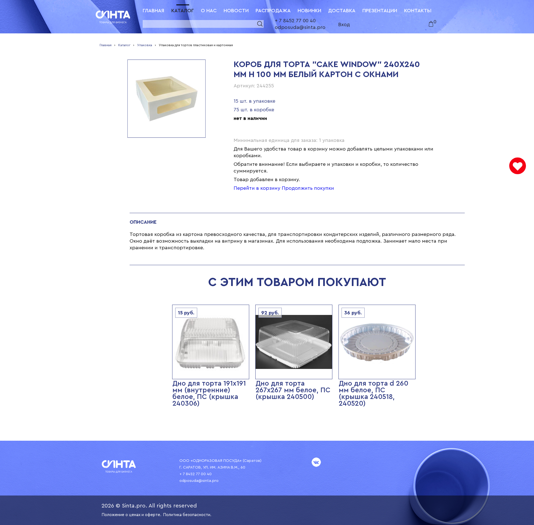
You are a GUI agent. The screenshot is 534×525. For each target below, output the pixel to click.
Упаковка (144, 45)
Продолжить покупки (308, 188)
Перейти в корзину (257, 188)
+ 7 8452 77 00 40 (295, 20)
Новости (236, 10)
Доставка (341, 10)
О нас (209, 10)
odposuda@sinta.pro (300, 27)
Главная (153, 10)
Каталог (182, 10)
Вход (344, 24)
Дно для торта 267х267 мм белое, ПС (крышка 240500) (293, 390)
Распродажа (273, 10)
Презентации (379, 10)
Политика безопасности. (187, 515)
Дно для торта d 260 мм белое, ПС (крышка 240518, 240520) (373, 393)
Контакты (417, 10)
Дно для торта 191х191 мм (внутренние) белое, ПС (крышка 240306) (209, 393)
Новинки (309, 10)
